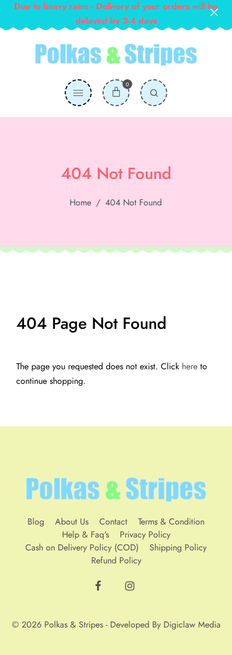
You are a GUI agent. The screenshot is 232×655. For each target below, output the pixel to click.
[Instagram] (131, 588)
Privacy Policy (145, 534)
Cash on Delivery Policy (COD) (82, 547)
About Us (71, 521)
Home (80, 202)
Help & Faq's (85, 534)
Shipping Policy (178, 547)
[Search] (153, 92)
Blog (36, 521)
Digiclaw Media (192, 624)
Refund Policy (116, 560)
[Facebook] (99, 588)
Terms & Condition (171, 521)
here (189, 366)
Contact (113, 521)
